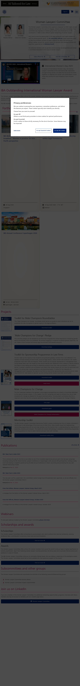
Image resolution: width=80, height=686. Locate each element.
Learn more (17, 130)
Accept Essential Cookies (43, 130)
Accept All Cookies (59, 130)
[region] (40, 117)
